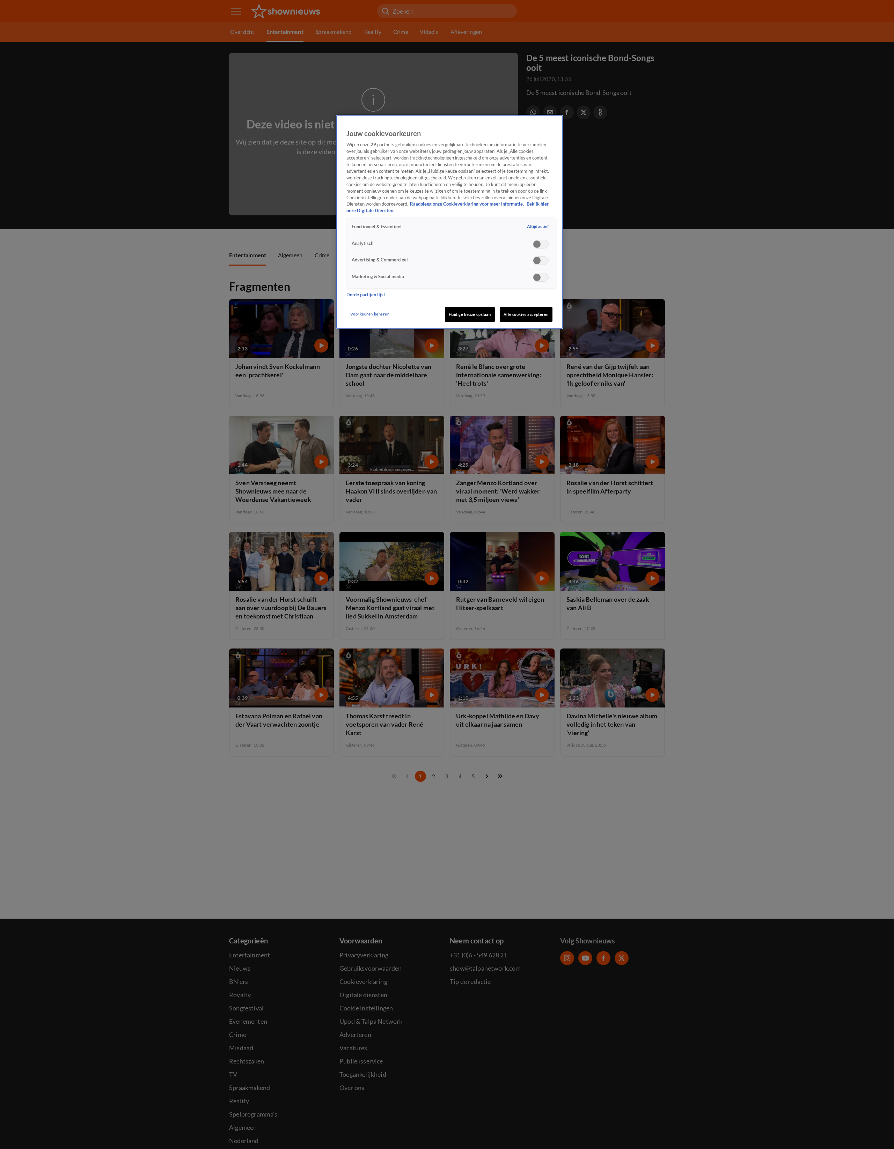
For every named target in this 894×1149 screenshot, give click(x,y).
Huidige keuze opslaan (470, 314)
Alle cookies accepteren (526, 314)
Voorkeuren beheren (369, 314)
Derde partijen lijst (365, 294)
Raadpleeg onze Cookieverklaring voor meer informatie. (467, 204)
